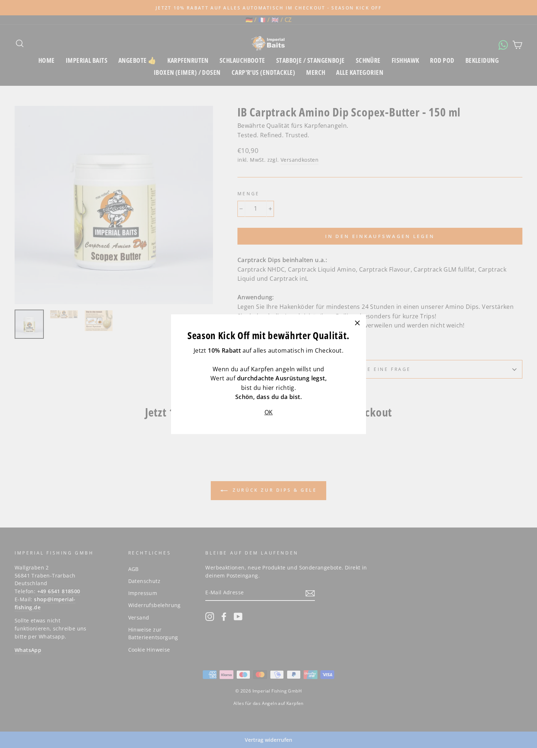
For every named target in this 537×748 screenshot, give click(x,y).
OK (268, 412)
